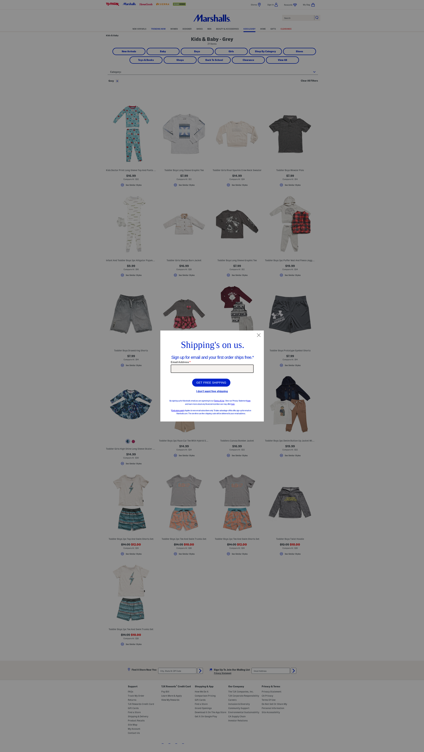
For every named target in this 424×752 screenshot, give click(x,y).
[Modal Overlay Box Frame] (212, 376)
